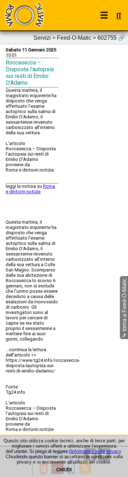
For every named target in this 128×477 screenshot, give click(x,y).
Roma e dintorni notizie (30, 189)
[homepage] (24, 15)
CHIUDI (64, 469)
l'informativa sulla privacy (95, 451)
